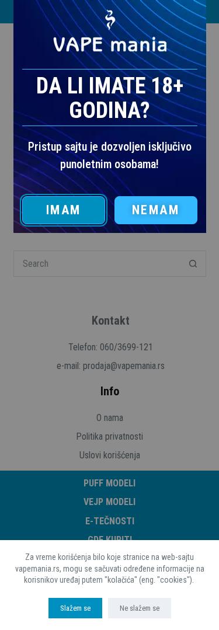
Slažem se (75, 608)
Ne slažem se (139, 608)
